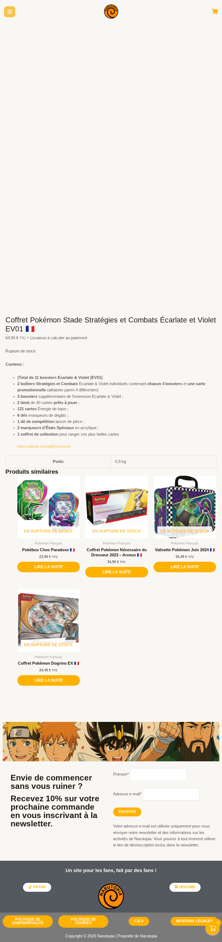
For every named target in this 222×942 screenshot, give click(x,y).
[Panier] (215, 12)
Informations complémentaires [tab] (44, 446)
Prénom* (121, 774)
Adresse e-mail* (127, 794)
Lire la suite (48, 567)
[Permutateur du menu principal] (9, 12)
